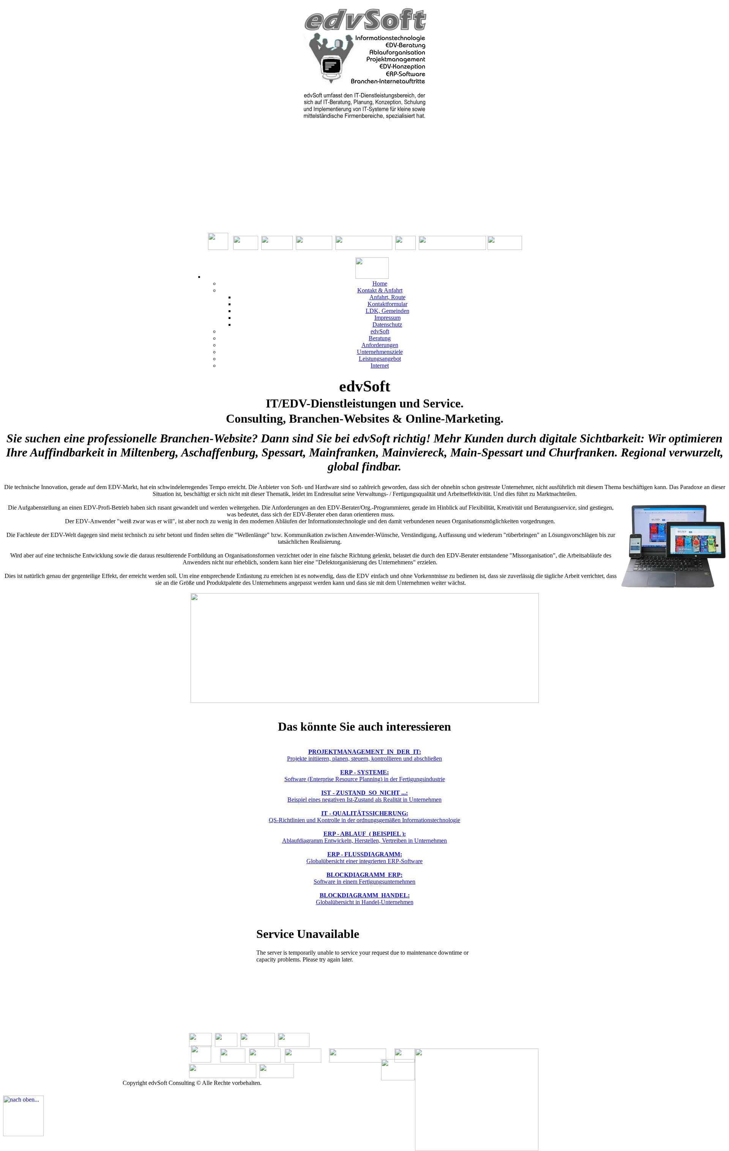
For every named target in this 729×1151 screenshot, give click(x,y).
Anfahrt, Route (387, 297)
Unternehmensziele (380, 352)
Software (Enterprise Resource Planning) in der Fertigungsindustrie (364, 775)
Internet (380, 365)
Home (379, 283)
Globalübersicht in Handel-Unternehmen (364, 898)
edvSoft (380, 331)
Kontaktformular (387, 304)
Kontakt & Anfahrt (379, 290)
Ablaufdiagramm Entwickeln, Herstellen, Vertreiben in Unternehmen (364, 837)
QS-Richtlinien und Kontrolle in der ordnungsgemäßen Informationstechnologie (364, 816)
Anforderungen (379, 345)
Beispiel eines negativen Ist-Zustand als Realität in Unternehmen (364, 796)
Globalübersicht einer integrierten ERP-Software (364, 857)
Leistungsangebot (380, 358)
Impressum (387, 317)
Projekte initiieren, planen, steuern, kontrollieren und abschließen (364, 755)
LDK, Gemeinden (387, 311)
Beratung (380, 338)
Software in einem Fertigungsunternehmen (364, 878)
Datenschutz (387, 324)
